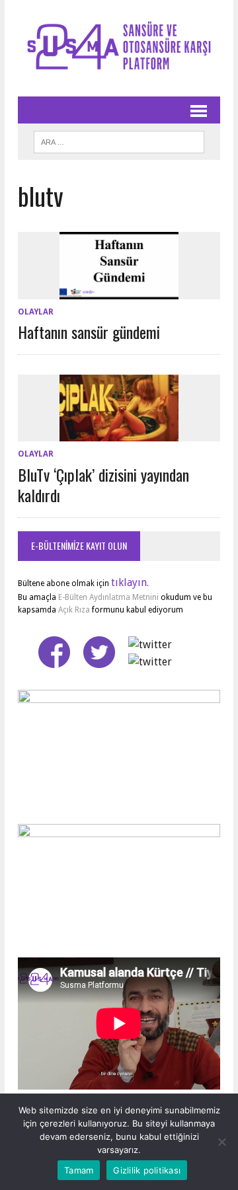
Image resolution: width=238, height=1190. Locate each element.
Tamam (78, 1170)
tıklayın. (130, 582)
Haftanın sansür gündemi (89, 332)
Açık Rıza (73, 609)
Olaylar (36, 311)
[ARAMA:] (119, 140)
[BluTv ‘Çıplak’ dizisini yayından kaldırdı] (119, 433)
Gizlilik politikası (146, 1170)
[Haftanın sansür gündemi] (119, 290)
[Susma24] (119, 48)
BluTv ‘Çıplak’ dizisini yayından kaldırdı (103, 485)
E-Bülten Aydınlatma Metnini (108, 597)
